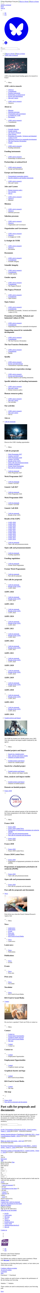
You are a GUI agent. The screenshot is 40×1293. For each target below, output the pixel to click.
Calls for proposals (7, 1185)
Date (13, 1162)
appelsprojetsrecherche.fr (11, 1225)
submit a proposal (6, 5)
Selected (4, 1193)
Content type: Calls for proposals (10, 1202)
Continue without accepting (9, 1268)
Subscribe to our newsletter (9, 1210)
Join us (3, 8)
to (1, 1173)
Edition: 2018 (5, 1200)
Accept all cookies (6, 1270)
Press (2, 6)
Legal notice (8, 1215)
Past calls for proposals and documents (15, 1102)
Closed (4, 1192)
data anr (6, 1227)
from (2, 1167)
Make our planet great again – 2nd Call (12, 1141)
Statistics (3, 1283)
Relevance (4, 1159)
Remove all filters (6, 1205)
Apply (2, 1182)
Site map (7, 1217)
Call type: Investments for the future (11, 1203)
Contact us (4, 1230)
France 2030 (8, 1100)
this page (6, 1260)
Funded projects (9, 1222)
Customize (4, 1271)
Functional (4, 1275)
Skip (2, 1273)
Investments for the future (9, 1188)
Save (2, 1291)
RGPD (6, 1213)
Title (2, 1160)
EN (5, 15)
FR (5, 13)
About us (7, 1220)
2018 (3, 1197)
